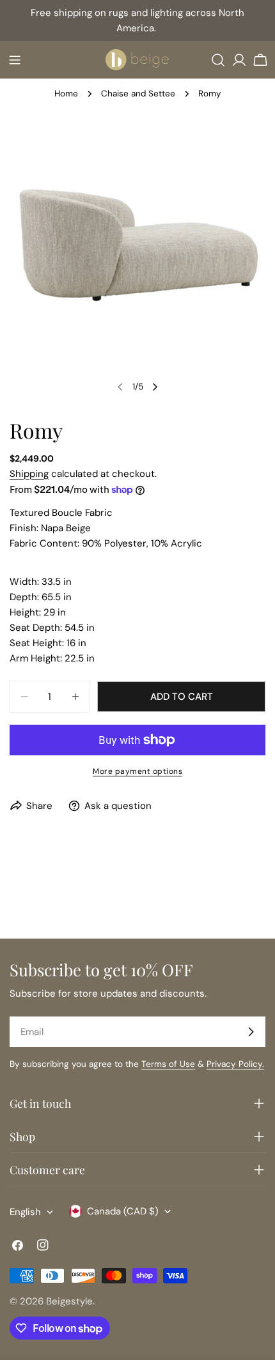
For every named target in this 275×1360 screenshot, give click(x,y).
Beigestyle (69, 1301)
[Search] (218, 60)
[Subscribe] (250, 1031)
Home (66, 93)
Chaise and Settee (138, 93)
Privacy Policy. (235, 1064)
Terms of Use (168, 1064)
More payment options (137, 771)
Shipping (29, 473)
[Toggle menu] (15, 60)
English (25, 1211)
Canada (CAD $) (123, 1211)
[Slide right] (155, 387)
